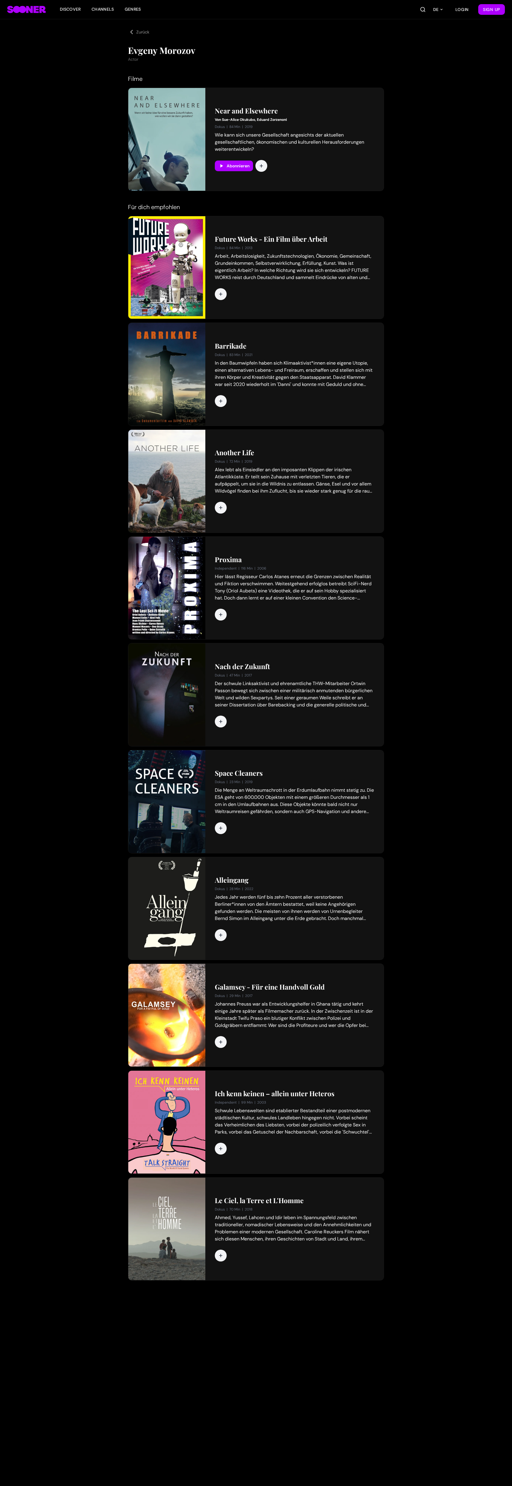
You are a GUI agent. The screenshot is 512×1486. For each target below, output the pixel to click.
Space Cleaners (239, 773)
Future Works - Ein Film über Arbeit (271, 239)
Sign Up (491, 9)
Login (462, 9)
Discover (70, 9)
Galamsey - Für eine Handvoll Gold (270, 987)
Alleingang (232, 880)
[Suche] (423, 9)
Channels (103, 9)
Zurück (142, 32)
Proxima (228, 559)
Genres (133, 9)
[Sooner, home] (26, 9)
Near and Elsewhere (246, 111)
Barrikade (231, 346)
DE (436, 9)
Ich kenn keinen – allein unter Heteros (275, 1093)
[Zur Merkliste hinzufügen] (261, 166)
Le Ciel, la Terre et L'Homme (259, 1200)
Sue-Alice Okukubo (238, 119)
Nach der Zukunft (242, 666)
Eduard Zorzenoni (272, 119)
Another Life (234, 452)
